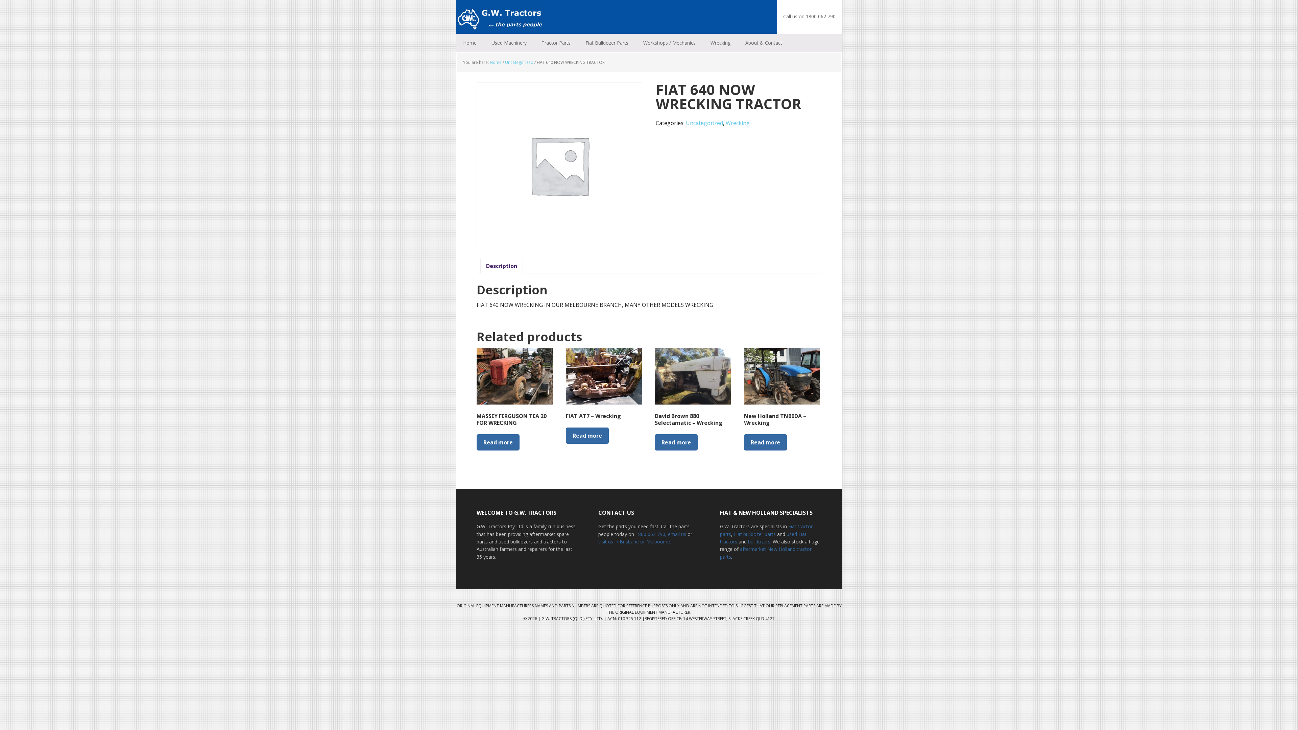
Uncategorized (519, 62)
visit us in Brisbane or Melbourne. (634, 541)
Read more (498, 442)
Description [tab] (501, 266)
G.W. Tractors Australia (500, 17)
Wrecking (738, 123)
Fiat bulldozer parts (755, 534)
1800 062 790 (650, 534)
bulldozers (759, 541)
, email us (676, 534)
